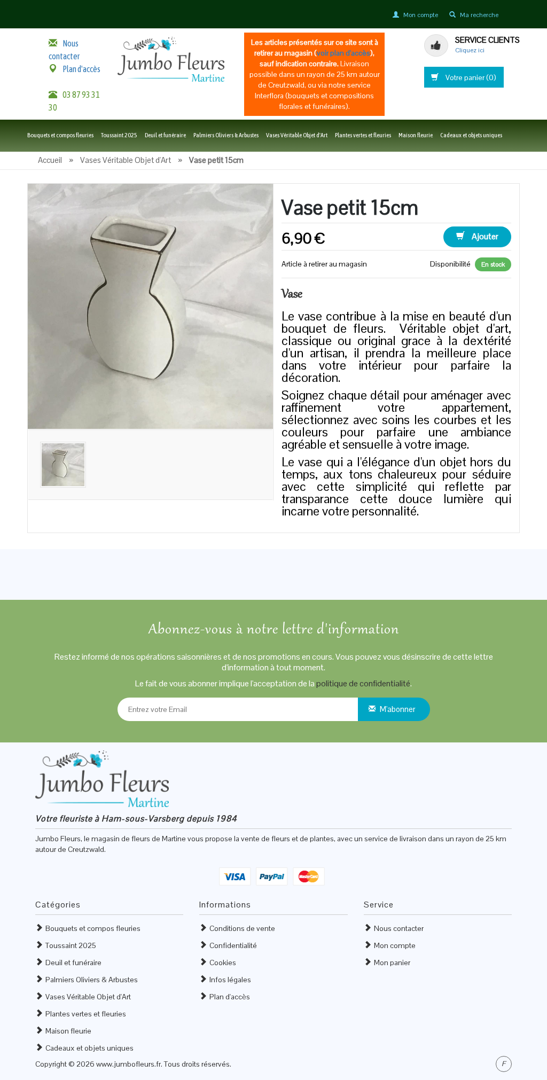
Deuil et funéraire (165, 135)
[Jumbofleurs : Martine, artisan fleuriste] (171, 59)
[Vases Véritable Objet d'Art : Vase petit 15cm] (150, 305)
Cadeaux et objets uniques (471, 135)
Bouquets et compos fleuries (60, 135)
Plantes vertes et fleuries (363, 135)
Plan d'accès (81, 69)
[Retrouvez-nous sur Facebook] (504, 1064)
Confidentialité (233, 945)
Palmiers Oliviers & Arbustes (226, 135)
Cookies (222, 962)
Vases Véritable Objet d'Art (296, 135)
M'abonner (398, 709)
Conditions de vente (242, 928)
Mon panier (392, 962)
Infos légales (230, 979)
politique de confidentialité (363, 683)
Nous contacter (399, 928)
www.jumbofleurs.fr (128, 1064)
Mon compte (395, 945)
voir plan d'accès (343, 53)
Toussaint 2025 (119, 135)
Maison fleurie (415, 135)
